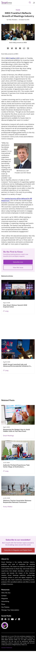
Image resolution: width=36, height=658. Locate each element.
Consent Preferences (6, 647)
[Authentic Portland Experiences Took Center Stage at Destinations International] (18, 450)
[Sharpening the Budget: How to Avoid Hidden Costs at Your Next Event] (18, 415)
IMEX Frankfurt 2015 (13, 58)
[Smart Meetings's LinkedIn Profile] (2, 619)
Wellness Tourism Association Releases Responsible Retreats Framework (17, 501)
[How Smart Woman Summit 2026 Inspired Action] (18, 290)
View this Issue (18, 267)
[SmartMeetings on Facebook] (8, 48)
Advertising (5, 601)
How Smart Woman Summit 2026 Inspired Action (15, 306)
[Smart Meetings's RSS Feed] (19, 618)
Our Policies (5, 607)
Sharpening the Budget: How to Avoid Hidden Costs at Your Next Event (16, 430)
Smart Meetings (6, 2)
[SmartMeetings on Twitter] (12, 48)
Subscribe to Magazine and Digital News (18, 550)
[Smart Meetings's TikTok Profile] (16, 619)
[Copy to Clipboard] (24, 48)
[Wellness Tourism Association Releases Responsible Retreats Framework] (18, 486)
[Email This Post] (20, 48)
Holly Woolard (13, 20)
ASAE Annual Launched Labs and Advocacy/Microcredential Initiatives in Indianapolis (17, 366)
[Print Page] (28, 48)
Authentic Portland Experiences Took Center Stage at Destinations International (16, 467)
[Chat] (30, 2)
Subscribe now (18, 262)
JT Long (5, 311)
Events (18, 10)
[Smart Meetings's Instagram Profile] (8, 619)
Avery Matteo (7, 507)
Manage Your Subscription (10, 610)
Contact (3, 596)
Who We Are (5, 593)
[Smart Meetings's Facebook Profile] (5, 619)
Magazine (4, 598)
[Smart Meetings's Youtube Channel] (12, 619)
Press (3, 604)
